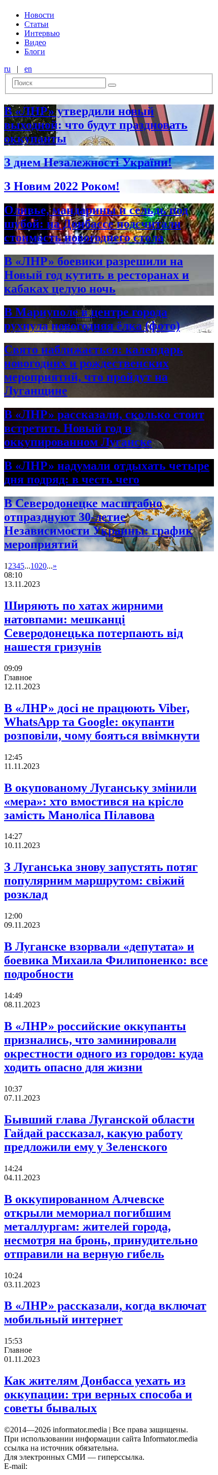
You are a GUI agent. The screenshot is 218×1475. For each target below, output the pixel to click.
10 (34, 565)
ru (7, 68)
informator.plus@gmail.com (74, 1466)
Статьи (36, 24)
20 (43, 565)
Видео (35, 42)
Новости (39, 15)
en (28, 68)
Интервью (42, 33)
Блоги (34, 51)
